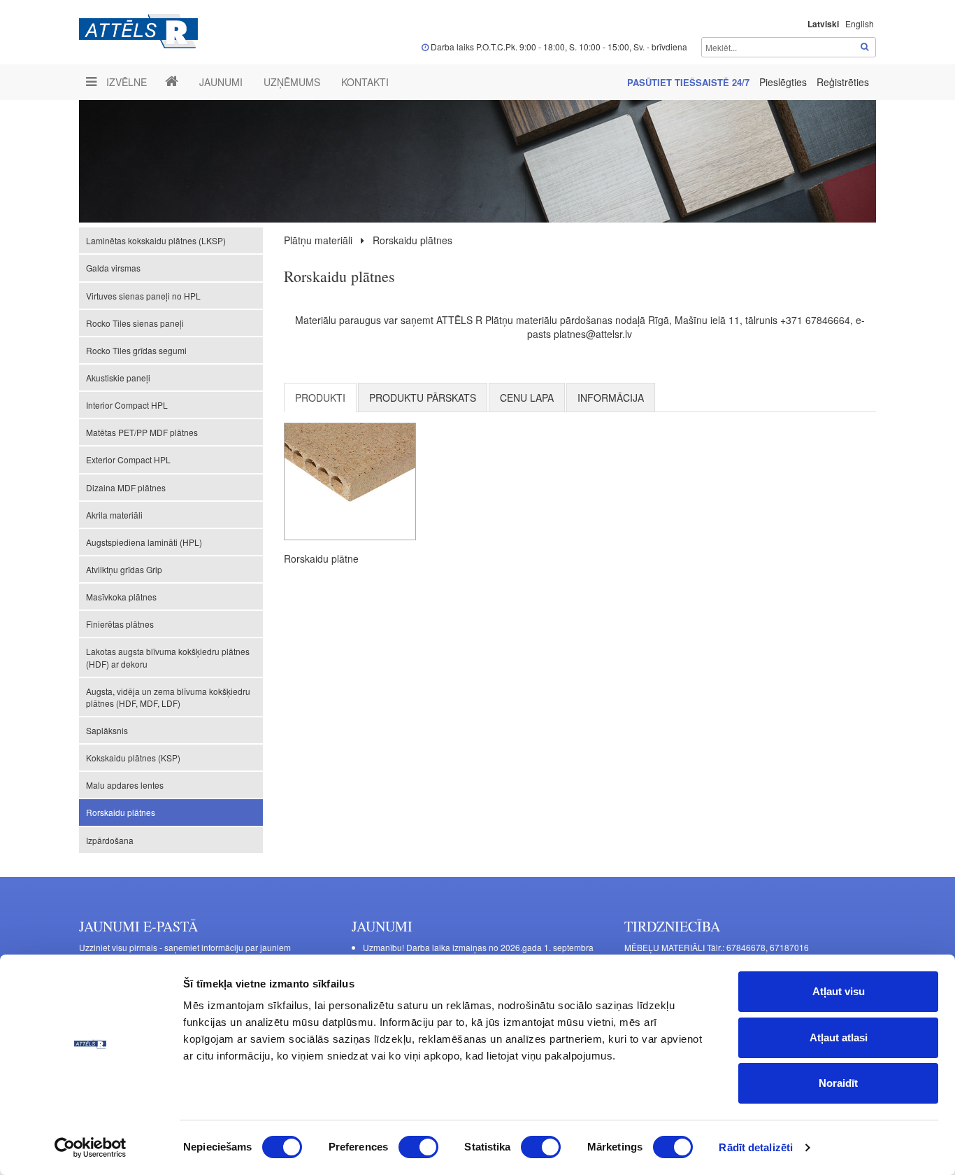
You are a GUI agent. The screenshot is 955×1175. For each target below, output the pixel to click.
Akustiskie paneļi (118, 378)
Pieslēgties (784, 82)
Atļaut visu (838, 991)
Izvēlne (125, 82)
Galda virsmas (113, 268)
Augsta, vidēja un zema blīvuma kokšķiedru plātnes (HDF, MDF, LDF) (168, 697)
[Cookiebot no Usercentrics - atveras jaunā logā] (90, 1147)
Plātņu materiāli (318, 240)
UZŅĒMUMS (292, 82)
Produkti (320, 397)
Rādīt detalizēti (756, 1147)
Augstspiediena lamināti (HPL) (144, 542)
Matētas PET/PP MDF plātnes (142, 432)
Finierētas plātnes (120, 624)
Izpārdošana (110, 840)
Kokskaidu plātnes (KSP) (133, 758)
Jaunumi (221, 82)
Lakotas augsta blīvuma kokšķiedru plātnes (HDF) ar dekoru (168, 657)
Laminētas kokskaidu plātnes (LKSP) (156, 240)
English (859, 23)
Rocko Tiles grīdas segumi (136, 350)
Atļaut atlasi (839, 1037)
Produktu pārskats (422, 397)
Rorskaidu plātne (321, 558)
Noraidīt (838, 1083)
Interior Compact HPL (127, 405)
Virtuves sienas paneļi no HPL (143, 296)
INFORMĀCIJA (610, 397)
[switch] (418, 1147)
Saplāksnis (107, 730)
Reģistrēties (843, 82)
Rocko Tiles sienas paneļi (135, 323)
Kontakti (365, 82)
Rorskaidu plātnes (120, 812)
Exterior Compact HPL (128, 459)
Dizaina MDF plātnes (126, 487)
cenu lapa (527, 397)
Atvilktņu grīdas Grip (124, 569)
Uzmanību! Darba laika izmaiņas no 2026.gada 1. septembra (478, 947)
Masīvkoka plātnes (121, 597)
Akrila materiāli (114, 515)
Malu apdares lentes (125, 785)
